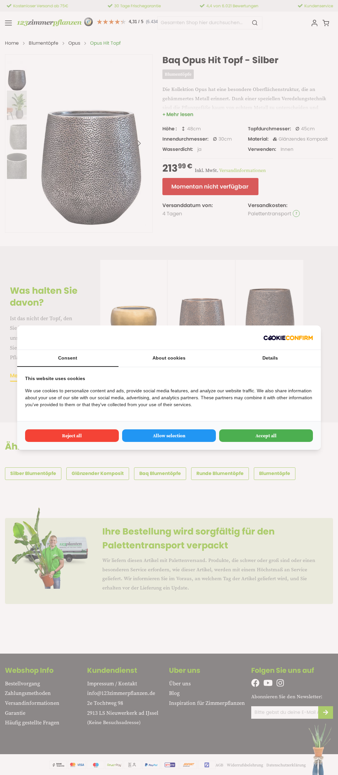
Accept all (266, 435)
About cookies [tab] (169, 358)
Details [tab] (270, 358)
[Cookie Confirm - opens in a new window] (288, 337)
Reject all (72, 435)
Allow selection (169, 435)
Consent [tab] (67, 358)
